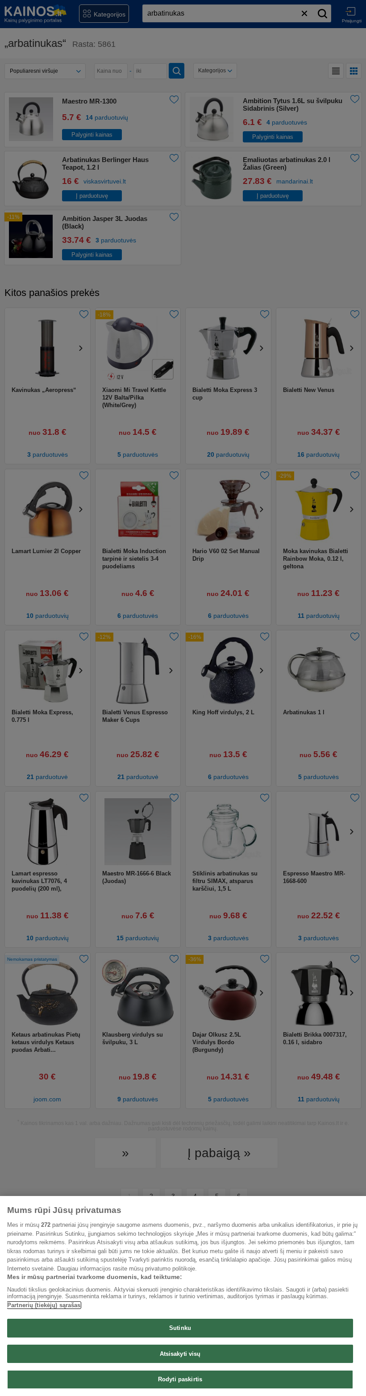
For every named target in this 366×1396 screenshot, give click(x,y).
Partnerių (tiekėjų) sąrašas (44, 1305)
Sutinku (180, 1328)
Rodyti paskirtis (180, 1379)
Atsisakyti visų (180, 1353)
